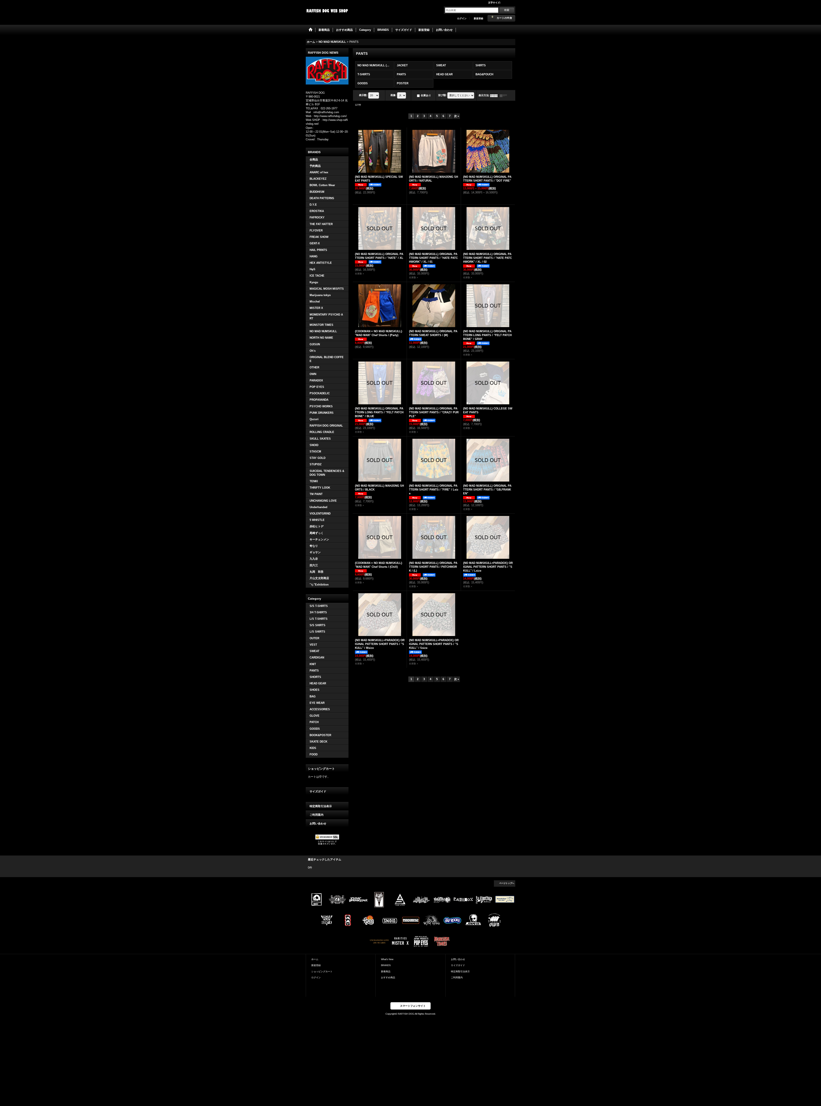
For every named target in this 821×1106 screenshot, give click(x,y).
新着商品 (385, 971)
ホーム (314, 959)
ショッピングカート (321, 971)
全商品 (314, 159)
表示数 (363, 95)
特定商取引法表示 (321, 806)
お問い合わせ (318, 823)
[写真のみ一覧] (495, 95)
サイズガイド (318, 791)
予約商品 (315, 166)
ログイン (462, 18)
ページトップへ (506, 883)
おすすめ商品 (388, 977)
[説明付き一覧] (504, 95)
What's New (387, 959)
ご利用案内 (316, 814)
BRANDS (386, 965)
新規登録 (478, 18)
